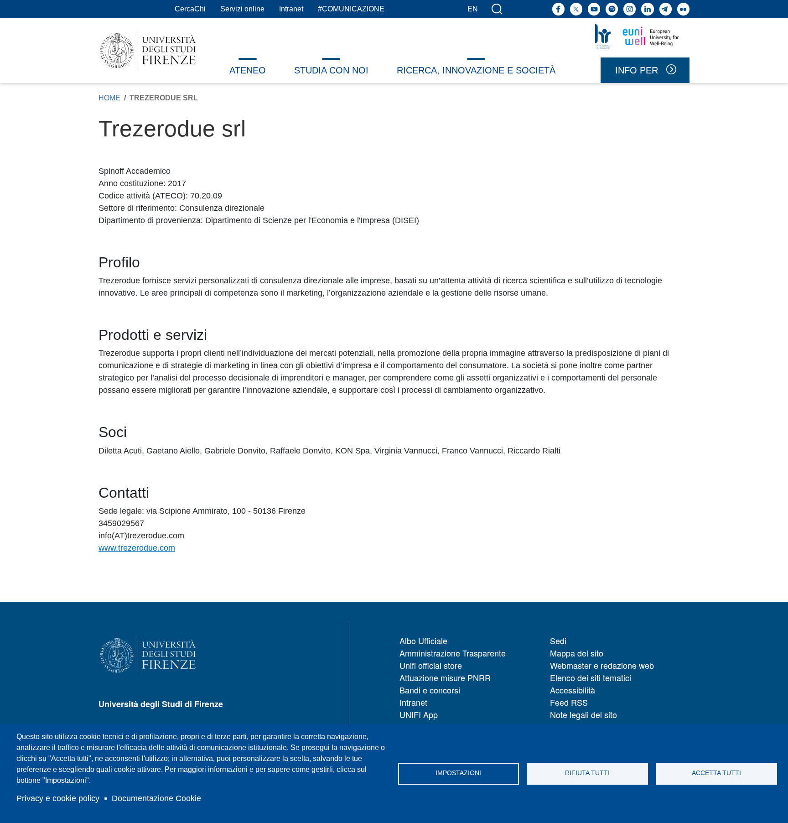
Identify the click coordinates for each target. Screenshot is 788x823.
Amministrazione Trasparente (452, 653)
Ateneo (247, 70)
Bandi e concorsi (429, 690)
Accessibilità (572, 690)
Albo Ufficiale (423, 640)
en (472, 9)
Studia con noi (331, 70)
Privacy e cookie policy (57, 798)
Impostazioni (458, 773)
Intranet (291, 9)
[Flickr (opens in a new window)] (683, 9)
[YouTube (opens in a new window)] (594, 9)
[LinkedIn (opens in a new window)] (647, 9)
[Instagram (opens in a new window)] (629, 9)
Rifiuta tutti (587, 773)
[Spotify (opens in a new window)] (612, 9)
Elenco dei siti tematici (590, 677)
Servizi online (242, 9)
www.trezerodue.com (136, 547)
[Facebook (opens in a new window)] (558, 9)
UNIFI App (418, 714)
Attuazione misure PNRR (445, 677)
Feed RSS (569, 702)
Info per (636, 70)
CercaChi (190, 9)
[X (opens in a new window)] (576, 9)
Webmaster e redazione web (602, 665)
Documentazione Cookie (156, 798)
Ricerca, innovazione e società (476, 70)
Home (109, 98)
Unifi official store (430, 665)
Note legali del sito (583, 714)
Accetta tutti (716, 773)
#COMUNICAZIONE (351, 9)
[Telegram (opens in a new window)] (665, 9)
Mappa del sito (576, 653)
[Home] (147, 50)
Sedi (558, 640)
